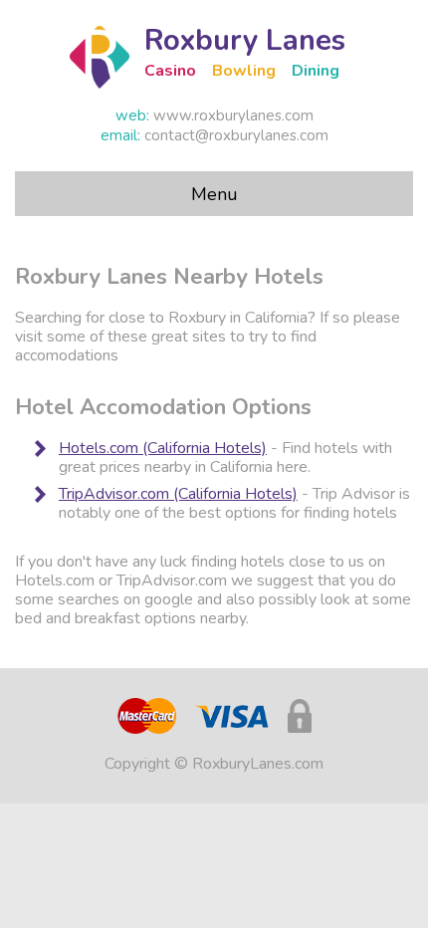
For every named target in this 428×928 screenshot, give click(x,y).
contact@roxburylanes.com (236, 135)
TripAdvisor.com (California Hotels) (178, 494)
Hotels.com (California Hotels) (163, 448)
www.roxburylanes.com (233, 115)
